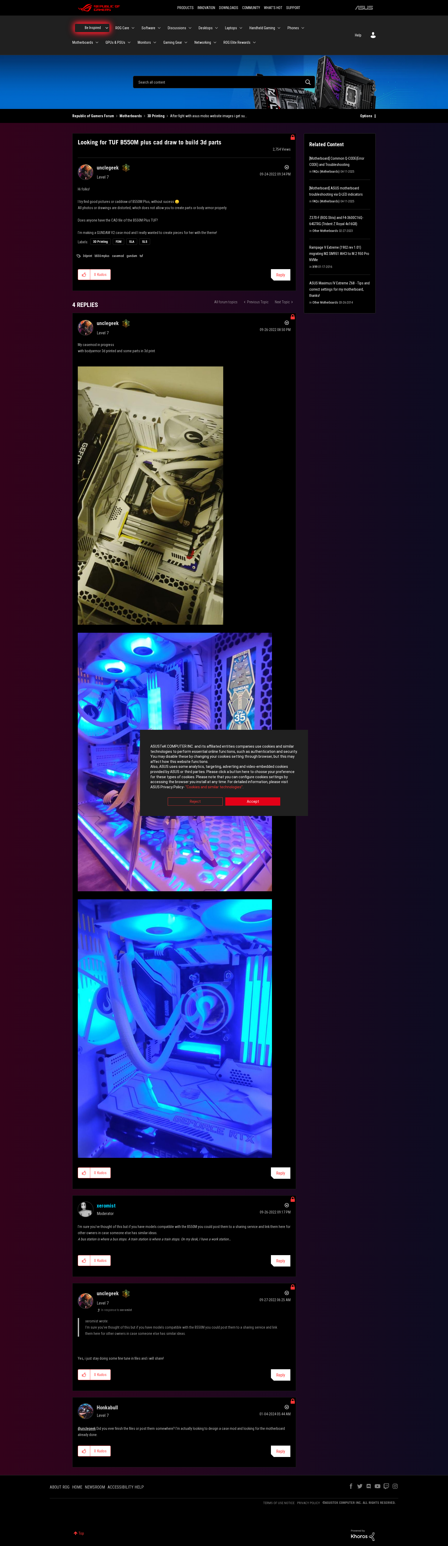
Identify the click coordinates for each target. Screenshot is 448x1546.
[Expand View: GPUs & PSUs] (129, 42)
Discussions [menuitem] (177, 28)
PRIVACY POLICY (308, 1503)
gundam (132, 256)
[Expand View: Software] (159, 28)
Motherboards (131, 116)
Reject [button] (195, 802)
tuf (141, 256)
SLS (144, 242)
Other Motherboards (325, 231)
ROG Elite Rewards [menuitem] (236, 42)
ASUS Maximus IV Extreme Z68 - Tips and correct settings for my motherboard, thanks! (339, 289)
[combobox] (224, 82)
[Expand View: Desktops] (216, 28)
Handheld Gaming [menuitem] (262, 28)
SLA (131, 242)
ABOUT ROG (59, 1487)
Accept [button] (253, 802)
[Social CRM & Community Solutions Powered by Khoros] (362, 1535)
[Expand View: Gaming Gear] (185, 42)
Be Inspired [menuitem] (93, 28)
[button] (84, 274)
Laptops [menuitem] (231, 28)
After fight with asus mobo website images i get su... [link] (208, 116)
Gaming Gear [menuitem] (172, 42)
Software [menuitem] (148, 28)
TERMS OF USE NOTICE (279, 1503)
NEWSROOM (95, 1487)
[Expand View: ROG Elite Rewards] (254, 42)
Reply (280, 275)
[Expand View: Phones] (302, 28)
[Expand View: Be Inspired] (106, 28)
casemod (118, 256)
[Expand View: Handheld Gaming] (279, 28)
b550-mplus (102, 256)
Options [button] (366, 116)
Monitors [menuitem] (144, 42)
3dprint (87, 256)
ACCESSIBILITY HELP (126, 1487)
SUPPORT (293, 8)
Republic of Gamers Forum (93, 116)
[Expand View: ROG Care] (133, 28)
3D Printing (156, 116)
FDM (118, 242)
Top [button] (81, 1533)
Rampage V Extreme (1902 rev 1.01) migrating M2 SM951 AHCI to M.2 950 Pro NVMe (339, 253)
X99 (314, 267)
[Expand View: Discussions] (190, 28)
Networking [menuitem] (202, 42)
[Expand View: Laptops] (240, 28)
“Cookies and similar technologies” (214, 787)
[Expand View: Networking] (215, 42)
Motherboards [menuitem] (82, 42)
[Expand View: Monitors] (154, 42)
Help (358, 35)
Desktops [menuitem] (206, 28)
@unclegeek (87, 1428)
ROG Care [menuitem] (122, 28)
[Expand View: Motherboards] (97, 42)
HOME (77, 1487)
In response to (116, 1310)
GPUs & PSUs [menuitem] (115, 42)
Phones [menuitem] (293, 28)
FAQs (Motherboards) (326, 171)
